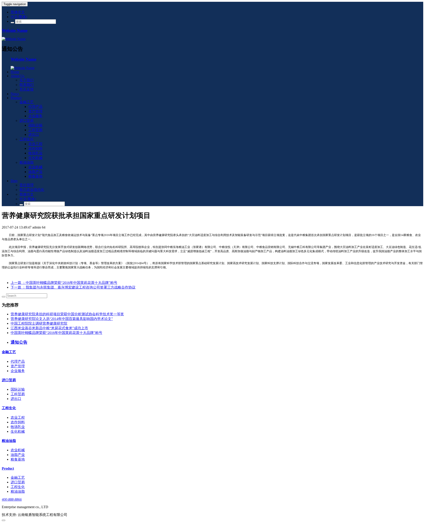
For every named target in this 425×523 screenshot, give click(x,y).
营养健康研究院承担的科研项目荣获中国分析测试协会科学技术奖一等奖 (67, 314)
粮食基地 (35, 176)
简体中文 (18, 12)
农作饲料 (35, 148)
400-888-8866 (12, 499)
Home (15, 72)
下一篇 (73, 287)
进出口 (33, 134)
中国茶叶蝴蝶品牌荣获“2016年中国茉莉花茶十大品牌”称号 (56, 333)
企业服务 (35, 116)
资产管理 (35, 111)
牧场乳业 (35, 153)
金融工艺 (26, 102)
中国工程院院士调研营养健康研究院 (39, 323)
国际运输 (35, 125)
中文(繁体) (19, 17)
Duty (14, 181)
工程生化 (26, 139)
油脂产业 (35, 172)
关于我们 (26, 80)
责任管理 (26, 185)
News (15, 94)
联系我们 (26, 85)
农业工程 (35, 144)
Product (16, 98)
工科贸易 (35, 130)
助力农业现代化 (31, 190)
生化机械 (35, 158)
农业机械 (35, 167)
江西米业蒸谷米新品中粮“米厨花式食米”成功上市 (49, 328)
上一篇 (64, 283)
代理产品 (35, 106)
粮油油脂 (26, 162)
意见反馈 (26, 89)
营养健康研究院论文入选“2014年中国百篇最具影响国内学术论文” (62, 319)
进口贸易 (26, 120)
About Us (17, 76)
